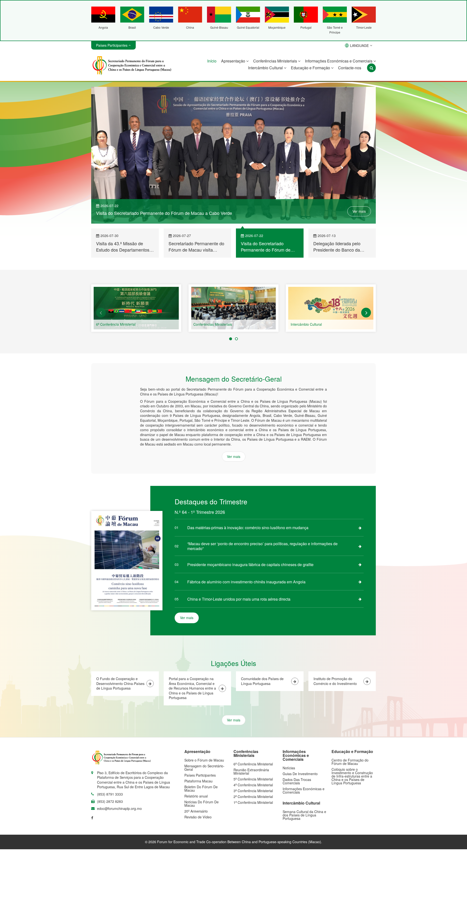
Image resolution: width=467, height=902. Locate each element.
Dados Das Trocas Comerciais (297, 781)
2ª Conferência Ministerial (253, 796)
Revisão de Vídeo (198, 816)
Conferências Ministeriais (275, 61)
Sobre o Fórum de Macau (204, 760)
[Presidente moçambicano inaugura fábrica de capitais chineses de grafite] (360, 564)
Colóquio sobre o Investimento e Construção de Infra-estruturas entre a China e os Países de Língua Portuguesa (352, 776)
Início (211, 61)
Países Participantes (200, 775)
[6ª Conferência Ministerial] (136, 308)
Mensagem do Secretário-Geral (204, 767)
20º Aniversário (196, 811)
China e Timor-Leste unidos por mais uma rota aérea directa (238, 599)
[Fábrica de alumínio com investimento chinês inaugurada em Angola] (360, 581)
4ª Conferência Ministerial (253, 784)
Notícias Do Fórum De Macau (201, 803)
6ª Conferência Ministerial (115, 324)
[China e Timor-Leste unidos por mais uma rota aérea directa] (360, 599)
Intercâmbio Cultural (266, 67)
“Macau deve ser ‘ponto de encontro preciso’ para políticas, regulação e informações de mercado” (262, 546)
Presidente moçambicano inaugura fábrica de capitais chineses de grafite (250, 564)
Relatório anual (196, 796)
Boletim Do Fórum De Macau (201, 788)
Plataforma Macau (198, 781)
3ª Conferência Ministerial (253, 790)
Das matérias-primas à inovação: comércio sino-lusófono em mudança (247, 527)
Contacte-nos (349, 67)
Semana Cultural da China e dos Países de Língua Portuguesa (304, 815)
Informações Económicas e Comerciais (339, 61)
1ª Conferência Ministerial (253, 802)
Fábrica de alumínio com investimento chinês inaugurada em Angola (246, 582)
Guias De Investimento (300, 773)
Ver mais (359, 211)
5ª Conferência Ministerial (253, 779)
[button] (101, 312)
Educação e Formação (311, 67)
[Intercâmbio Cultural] (330, 308)
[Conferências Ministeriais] (233, 308)
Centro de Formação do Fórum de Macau (350, 762)
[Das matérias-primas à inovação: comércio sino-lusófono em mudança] (360, 527)
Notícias (289, 767)
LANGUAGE (359, 45)
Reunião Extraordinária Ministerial (251, 771)
